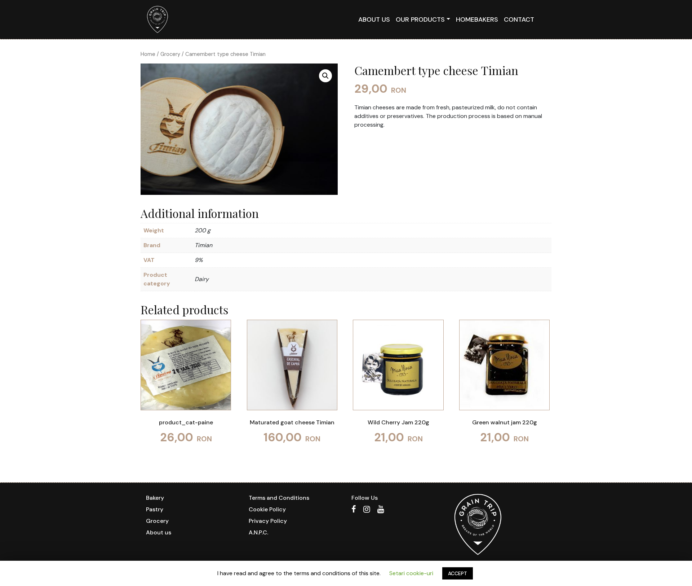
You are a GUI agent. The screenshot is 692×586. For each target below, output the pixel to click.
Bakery (155, 498)
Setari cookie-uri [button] (411, 573)
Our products (420, 19)
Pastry (154, 509)
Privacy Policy (268, 521)
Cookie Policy (267, 509)
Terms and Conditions (279, 498)
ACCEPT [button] (457, 573)
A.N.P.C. (258, 532)
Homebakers (477, 19)
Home (148, 54)
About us (374, 19)
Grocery (170, 54)
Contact (519, 19)
